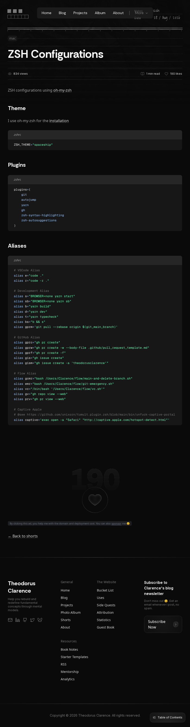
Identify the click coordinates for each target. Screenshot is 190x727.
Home (46, 12)
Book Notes (69, 649)
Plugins (17, 164)
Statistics (104, 620)
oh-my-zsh (62, 90)
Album (100, 12)
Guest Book (105, 627)
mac (12, 38)
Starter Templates (74, 657)
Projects (80, 12)
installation (59, 120)
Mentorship (70, 671)
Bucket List (105, 590)
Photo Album (71, 612)
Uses (100, 597)
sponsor (116, 523)
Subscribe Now (156, 624)
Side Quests (106, 605)
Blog (62, 12)
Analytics (68, 679)
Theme (17, 108)
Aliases (17, 245)
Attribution (105, 612)
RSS (63, 664)
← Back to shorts (23, 536)
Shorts (66, 620)
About (118, 12)
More (139, 12)
